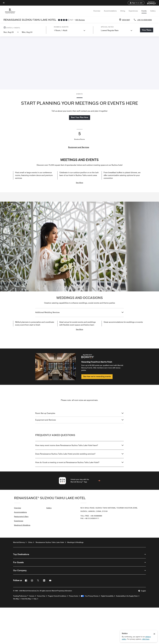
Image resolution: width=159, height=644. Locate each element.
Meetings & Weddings (22, 525)
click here (145, 639)
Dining (122, 11)
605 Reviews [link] (80, 20)
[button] (136, 3)
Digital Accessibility (107, 596)
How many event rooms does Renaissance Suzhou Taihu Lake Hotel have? (66, 445)
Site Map (16, 599)
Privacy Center (73, 596)
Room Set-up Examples (45, 413)
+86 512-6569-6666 (144, 20)
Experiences (133, 11)
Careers (31, 596)
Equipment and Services (78, 147)
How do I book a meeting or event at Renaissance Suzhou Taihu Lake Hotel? (67, 462)
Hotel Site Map (26, 599)
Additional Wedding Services (47, 312)
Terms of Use (41, 596)
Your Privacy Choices (91, 596)
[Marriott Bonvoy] (150, 2)
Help (35, 599)
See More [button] (79, 183)
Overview (96, 11)
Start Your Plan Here (79, 117)
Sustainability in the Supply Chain (127, 596)
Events (144, 11)
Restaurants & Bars (21, 516)
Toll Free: (91, 516)
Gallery (153, 11)
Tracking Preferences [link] (20, 596)
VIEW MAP (126, 20)
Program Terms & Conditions (57, 596)
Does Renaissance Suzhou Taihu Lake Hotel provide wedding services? (65, 454)
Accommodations (110, 11)
